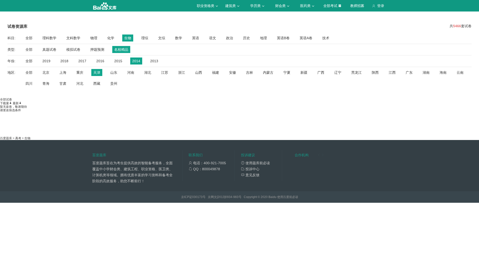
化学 (110, 38)
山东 (113, 72)
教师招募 (357, 6)
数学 (178, 38)
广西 (320, 72)
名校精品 (121, 50)
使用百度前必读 (287, 197)
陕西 (375, 72)
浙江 (181, 72)
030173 (197, 197)
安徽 (232, 72)
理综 (144, 38)
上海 (62, 72)
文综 (161, 38)
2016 (100, 61)
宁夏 (286, 72)
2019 (46, 61)
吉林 (249, 72)
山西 (198, 72)
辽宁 (337, 72)
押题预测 (97, 50)
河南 (130, 72)
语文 (212, 38)
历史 (246, 38)
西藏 (96, 84)
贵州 (113, 84)
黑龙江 (356, 72)
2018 (64, 61)
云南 (460, 72)
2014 (136, 61)
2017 (82, 61)
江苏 (164, 72)
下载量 (4, 103)
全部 (28, 38)
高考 (18, 138)
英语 (195, 38)
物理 (93, 38)
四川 (28, 84)
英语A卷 (306, 38)
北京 (45, 72)
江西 (392, 72)
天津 (96, 72)
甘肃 (62, 84)
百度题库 (6, 138)
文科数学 (73, 38)
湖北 (147, 72)
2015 (118, 61)
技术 (325, 38)
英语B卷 (283, 38)
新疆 (303, 72)
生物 (127, 38)
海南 (443, 72)
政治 (229, 38)
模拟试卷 (73, 50)
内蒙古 (268, 72)
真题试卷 (49, 50)
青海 (45, 84)
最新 (16, 103)
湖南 (426, 72)
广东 (409, 72)
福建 (215, 72)
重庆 (79, 72)
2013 (154, 61)
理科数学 (49, 38)
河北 (79, 84)
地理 (263, 38)
